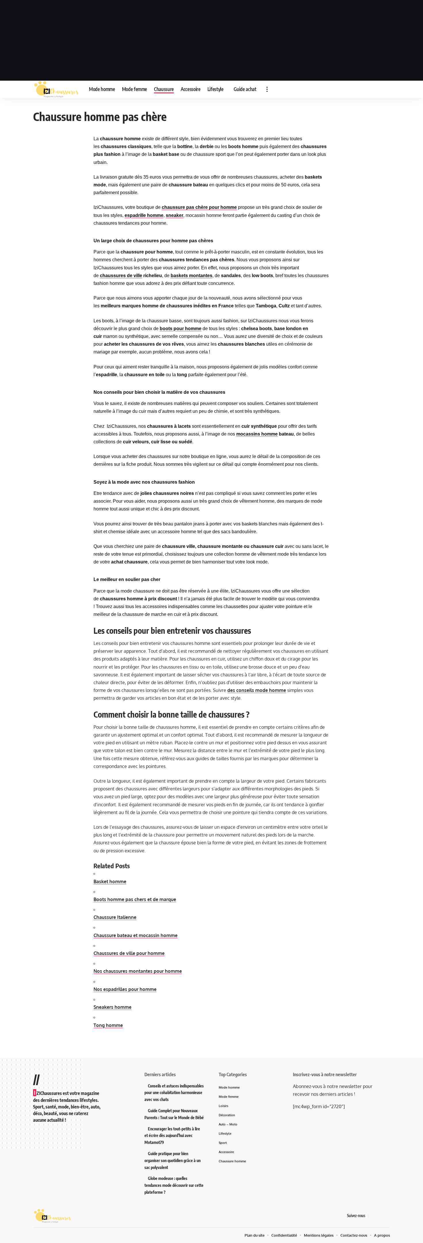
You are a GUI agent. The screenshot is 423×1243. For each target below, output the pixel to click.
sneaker (174, 215)
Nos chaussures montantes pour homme (138, 971)
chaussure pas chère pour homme (199, 207)
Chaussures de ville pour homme (129, 953)
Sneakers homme (113, 1007)
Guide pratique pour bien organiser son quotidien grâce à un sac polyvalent (172, 1160)
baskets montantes (191, 275)
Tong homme (108, 1025)
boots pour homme (180, 328)
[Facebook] (373, 1216)
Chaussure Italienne (115, 917)
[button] (267, 89)
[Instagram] (387, 1216)
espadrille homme (144, 215)
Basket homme (110, 881)
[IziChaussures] (56, 89)
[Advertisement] (211, 40)
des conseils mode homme (256, 690)
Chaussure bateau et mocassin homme (136, 935)
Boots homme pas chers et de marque (135, 899)
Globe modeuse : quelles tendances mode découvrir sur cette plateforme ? (173, 1185)
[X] (380, 1216)
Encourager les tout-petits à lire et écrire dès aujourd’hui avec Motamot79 (172, 1135)
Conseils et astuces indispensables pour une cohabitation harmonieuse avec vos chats (174, 1092)
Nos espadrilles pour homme (125, 989)
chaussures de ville (121, 275)
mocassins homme (257, 434)
